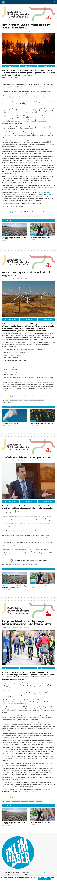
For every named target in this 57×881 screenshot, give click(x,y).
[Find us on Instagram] (44, 872)
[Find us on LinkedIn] (47, 872)
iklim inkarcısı (26, 216)
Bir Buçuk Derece (25, 872)
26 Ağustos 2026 (34, 425)
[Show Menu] (54, 2)
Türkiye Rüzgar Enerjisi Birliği (36, 400)
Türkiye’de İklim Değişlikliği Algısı (10, 872)
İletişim (27, 874)
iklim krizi (34, 216)
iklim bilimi (8, 216)
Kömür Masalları (6, 874)
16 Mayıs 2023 (16, 627)
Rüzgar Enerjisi (14, 400)
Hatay (6, 369)
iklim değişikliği (17, 216)
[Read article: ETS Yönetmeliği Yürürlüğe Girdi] (14, 415)
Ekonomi (23, 279)
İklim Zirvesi (34, 564)
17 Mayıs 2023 (16, 31)
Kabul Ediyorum (44, 879)
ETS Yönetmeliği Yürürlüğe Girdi (10, 423)
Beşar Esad (8, 564)
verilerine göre (27, 383)
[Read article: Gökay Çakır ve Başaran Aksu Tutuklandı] (42, 229)
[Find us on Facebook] (39, 872)
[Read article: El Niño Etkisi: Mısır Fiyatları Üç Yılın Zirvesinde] (42, 415)
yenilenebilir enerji (7, 402)
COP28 (28, 564)
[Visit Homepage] (3, 2)
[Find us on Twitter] (42, 872)
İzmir (7, 400)
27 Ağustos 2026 (6, 240)
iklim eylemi (24, 801)
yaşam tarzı (39, 801)
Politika (23, 31)
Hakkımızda (15, 874)
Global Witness (46, 192)
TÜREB (20, 400)
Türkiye (26, 400)
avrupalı (8, 801)
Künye (21, 874)
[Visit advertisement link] (28, 15)
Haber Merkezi (7, 31)
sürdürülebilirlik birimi (39, 93)
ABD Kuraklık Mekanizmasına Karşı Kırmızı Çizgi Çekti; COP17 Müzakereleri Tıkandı (14, 238)
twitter (39, 216)
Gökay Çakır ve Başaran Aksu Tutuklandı (40, 237)
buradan (12, 206)
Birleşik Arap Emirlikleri (19, 564)
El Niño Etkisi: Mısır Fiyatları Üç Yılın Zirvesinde (41, 423)
